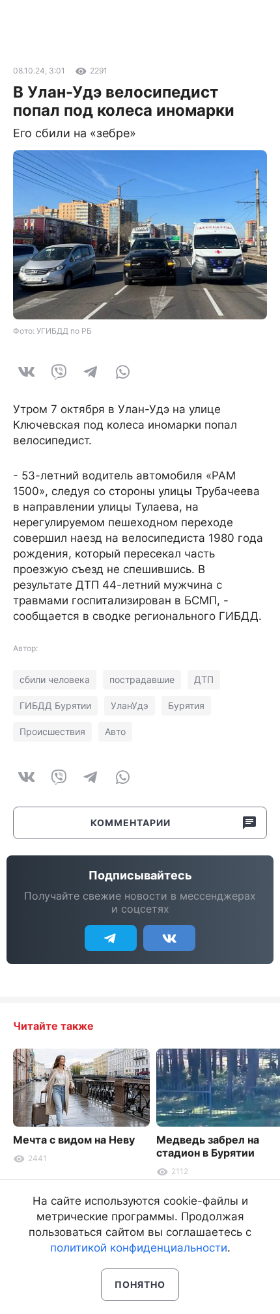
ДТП (204, 679)
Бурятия (186, 705)
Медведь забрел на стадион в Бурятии (207, 1146)
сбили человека (55, 679)
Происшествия (52, 731)
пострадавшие (142, 679)
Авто (115, 731)
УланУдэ (129, 705)
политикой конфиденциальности (138, 1247)
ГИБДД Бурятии (55, 705)
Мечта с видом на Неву (74, 1139)
